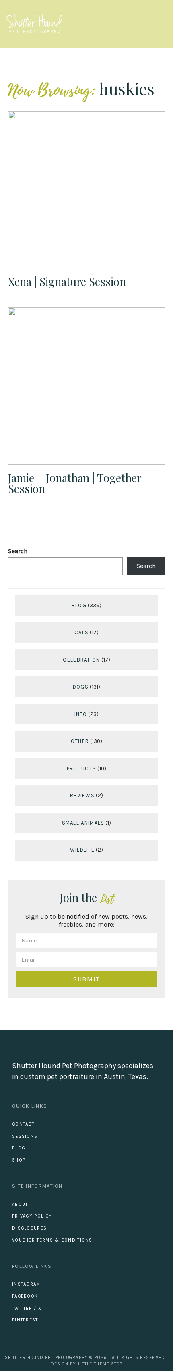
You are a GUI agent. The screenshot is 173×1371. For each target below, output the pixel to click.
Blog (79, 605)
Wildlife (82, 850)
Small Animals (83, 823)
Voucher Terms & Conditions (52, 1240)
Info (80, 714)
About (20, 1204)
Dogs (81, 687)
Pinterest (25, 1320)
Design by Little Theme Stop (87, 1364)
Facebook (25, 1296)
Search (17, 551)
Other (80, 741)
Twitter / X (26, 1308)
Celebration (81, 660)
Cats (81, 632)
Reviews (82, 795)
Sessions (24, 1136)
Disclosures (29, 1228)
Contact (23, 1124)
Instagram (26, 1284)
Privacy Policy (32, 1216)
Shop (18, 1160)
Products (81, 768)
